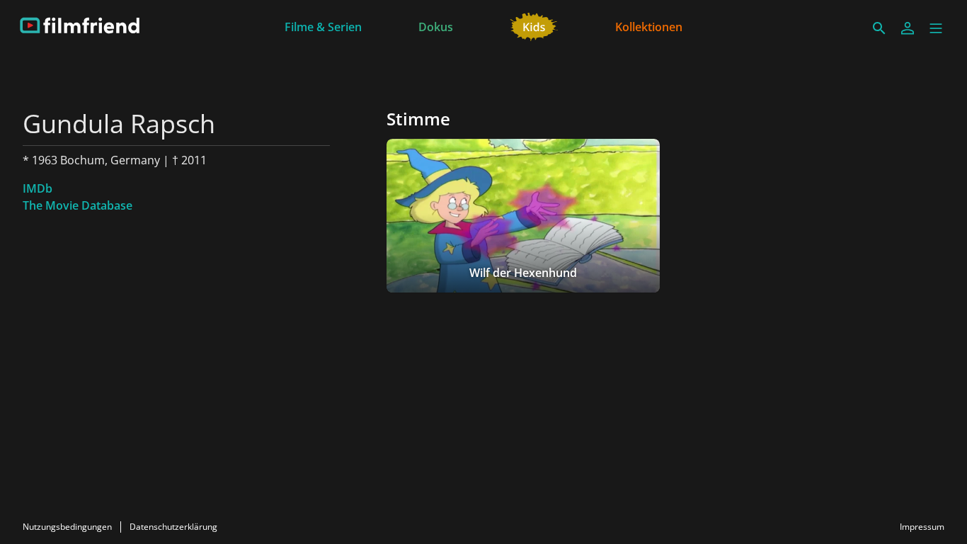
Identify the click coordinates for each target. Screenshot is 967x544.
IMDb (37, 188)
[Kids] (534, 25)
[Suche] (879, 28)
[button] (936, 28)
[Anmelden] (907, 28)
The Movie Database (77, 205)
